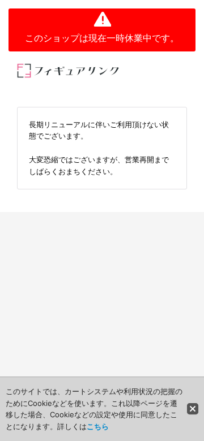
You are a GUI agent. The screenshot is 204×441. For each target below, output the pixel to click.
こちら (98, 426)
